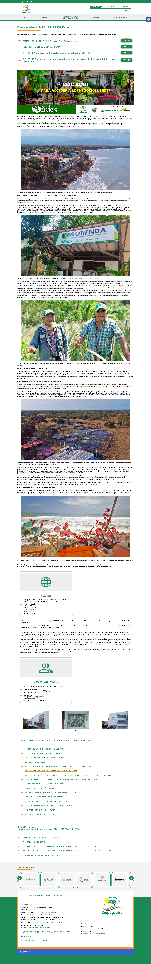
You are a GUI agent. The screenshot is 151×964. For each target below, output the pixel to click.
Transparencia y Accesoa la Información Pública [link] (70, 17)
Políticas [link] (24, 941)
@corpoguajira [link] (31, 932)
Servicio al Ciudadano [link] (120, 17)
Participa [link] (96, 17)
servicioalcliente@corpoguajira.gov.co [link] (92, 933)
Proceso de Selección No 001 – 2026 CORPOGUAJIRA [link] (43, 27)
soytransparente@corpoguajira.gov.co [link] (49, 922)
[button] (19, 720)
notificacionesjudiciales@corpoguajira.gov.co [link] (36, 927)
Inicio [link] (25, 17)
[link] (148, 19)
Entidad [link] (44, 17)
